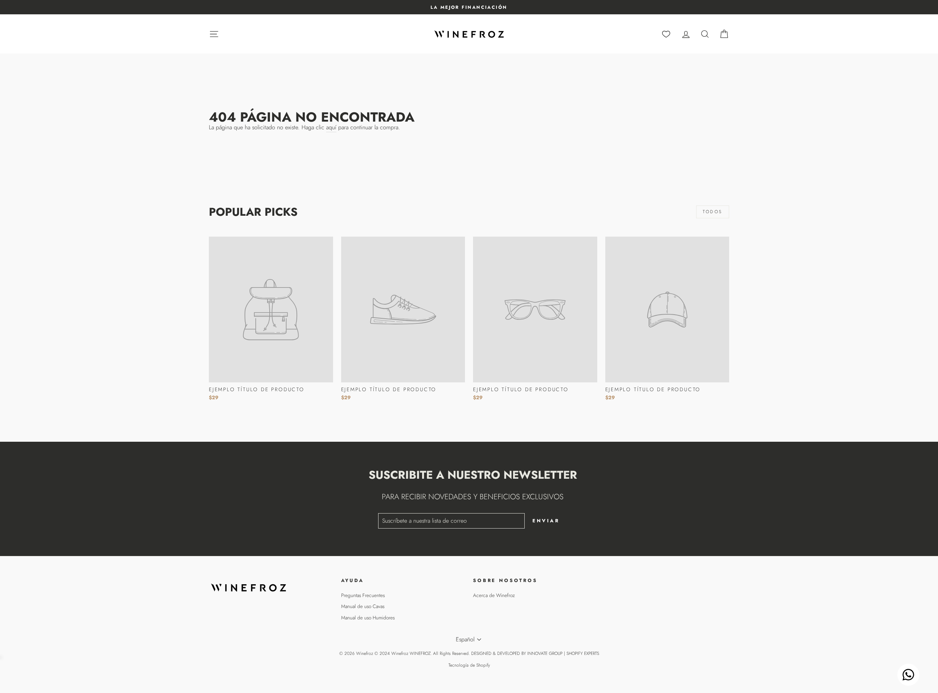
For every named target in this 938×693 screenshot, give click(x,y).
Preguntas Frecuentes (363, 595)
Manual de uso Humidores (368, 617)
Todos (713, 211)
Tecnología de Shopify (469, 665)
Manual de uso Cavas (362, 606)
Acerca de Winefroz (494, 595)
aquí (331, 127)
